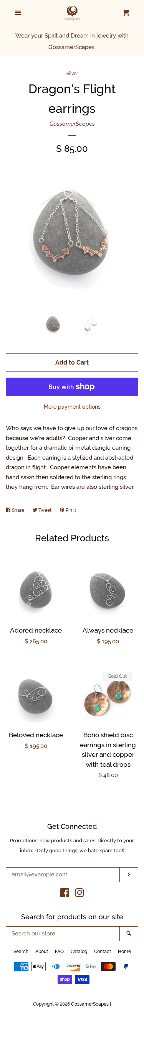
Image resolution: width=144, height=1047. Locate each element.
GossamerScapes (72, 123)
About (41, 951)
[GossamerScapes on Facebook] (65, 894)
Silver (72, 73)
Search (20, 951)
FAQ (59, 951)
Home (124, 951)
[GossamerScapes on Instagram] (79, 894)
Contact (102, 951)
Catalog (79, 951)
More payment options (72, 407)
